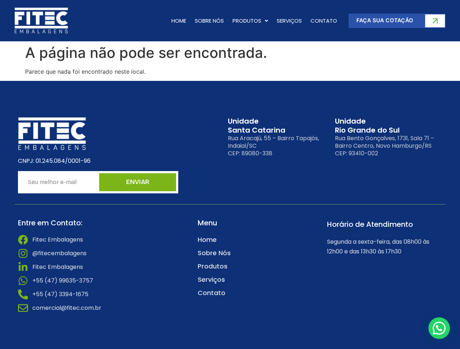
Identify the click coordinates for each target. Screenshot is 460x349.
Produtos (247, 20)
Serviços (289, 20)
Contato (323, 20)
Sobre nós (209, 20)
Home (178, 20)
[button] (250, 20)
